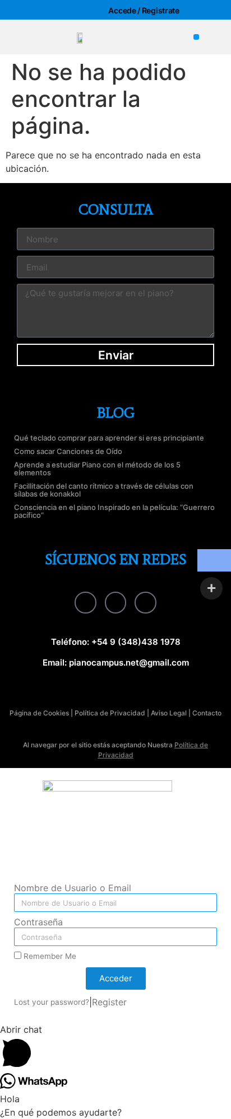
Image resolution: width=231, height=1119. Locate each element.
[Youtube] (145, 602)
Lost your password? (51, 1002)
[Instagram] (115, 602)
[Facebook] (85, 602)
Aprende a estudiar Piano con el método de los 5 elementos (97, 468)
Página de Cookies (39, 713)
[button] (196, 37)
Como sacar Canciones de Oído (68, 451)
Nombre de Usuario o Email (72, 888)
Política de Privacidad (110, 713)
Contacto (206, 713)
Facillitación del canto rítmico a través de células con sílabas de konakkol (103, 489)
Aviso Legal (169, 713)
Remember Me (48, 956)
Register (109, 1002)
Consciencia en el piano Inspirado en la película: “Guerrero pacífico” (114, 511)
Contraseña (38, 922)
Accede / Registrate (143, 10)
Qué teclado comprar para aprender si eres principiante (109, 437)
